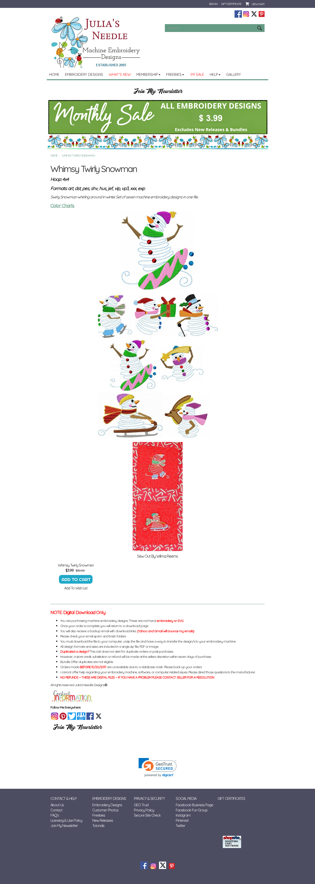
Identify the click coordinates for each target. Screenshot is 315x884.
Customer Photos (105, 810)
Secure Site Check (147, 815)
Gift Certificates (231, 798)
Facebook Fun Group (191, 810)
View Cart (258, 4)
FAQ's (54, 815)
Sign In (213, 4)
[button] (157, 767)
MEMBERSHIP (147, 74)
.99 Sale (197, 74)
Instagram (183, 815)
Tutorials (98, 825)
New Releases (102, 820)
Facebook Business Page (194, 805)
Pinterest (182, 820)
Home (54, 74)
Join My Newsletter (64, 825)
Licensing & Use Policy (66, 820)
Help (214, 74)
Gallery (233, 74)
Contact (56, 810)
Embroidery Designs (84, 74)
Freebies (174, 74)
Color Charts (62, 205)
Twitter (180, 825)
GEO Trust (141, 805)
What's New (120, 74)
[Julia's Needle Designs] (96, 42)
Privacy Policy (144, 810)
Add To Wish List (75, 588)
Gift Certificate (231, 4)
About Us (57, 805)
